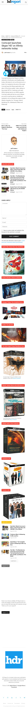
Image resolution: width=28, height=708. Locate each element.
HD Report (12, 172)
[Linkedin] (11, 697)
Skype (12, 39)
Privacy (23, 703)
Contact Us (10, 703)
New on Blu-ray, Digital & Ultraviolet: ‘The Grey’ (7, 127)
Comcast (8, 109)
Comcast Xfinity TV (15, 36)
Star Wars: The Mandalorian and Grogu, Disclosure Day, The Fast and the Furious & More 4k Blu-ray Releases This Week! (18, 179)
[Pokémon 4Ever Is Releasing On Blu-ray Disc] (5, 536)
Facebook (14, 687)
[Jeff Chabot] (3, 52)
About (4, 703)
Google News (21, 685)
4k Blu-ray (4, 172)
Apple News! (13, 685)
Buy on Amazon (13, 419)
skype (13, 109)
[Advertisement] (14, 19)
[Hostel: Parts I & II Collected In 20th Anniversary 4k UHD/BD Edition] (5, 189)
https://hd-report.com (14, 150)
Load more (13, 561)
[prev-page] (3, 195)
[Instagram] (7, 697)
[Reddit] (16, 697)
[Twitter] (20, 697)
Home (3, 36)
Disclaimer (17, 703)
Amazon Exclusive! (17, 378)
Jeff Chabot (7, 52)
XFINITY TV (18, 109)
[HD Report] (14, 2)
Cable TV (7, 36)
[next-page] (5, 195)
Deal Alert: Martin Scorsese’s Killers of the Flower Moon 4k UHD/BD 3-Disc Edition (17, 169)
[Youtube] (24, 697)
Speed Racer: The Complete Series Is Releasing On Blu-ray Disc (18, 543)
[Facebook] (3, 697)
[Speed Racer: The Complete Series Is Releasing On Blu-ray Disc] (5, 543)
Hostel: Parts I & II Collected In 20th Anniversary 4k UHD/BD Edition (18, 188)
